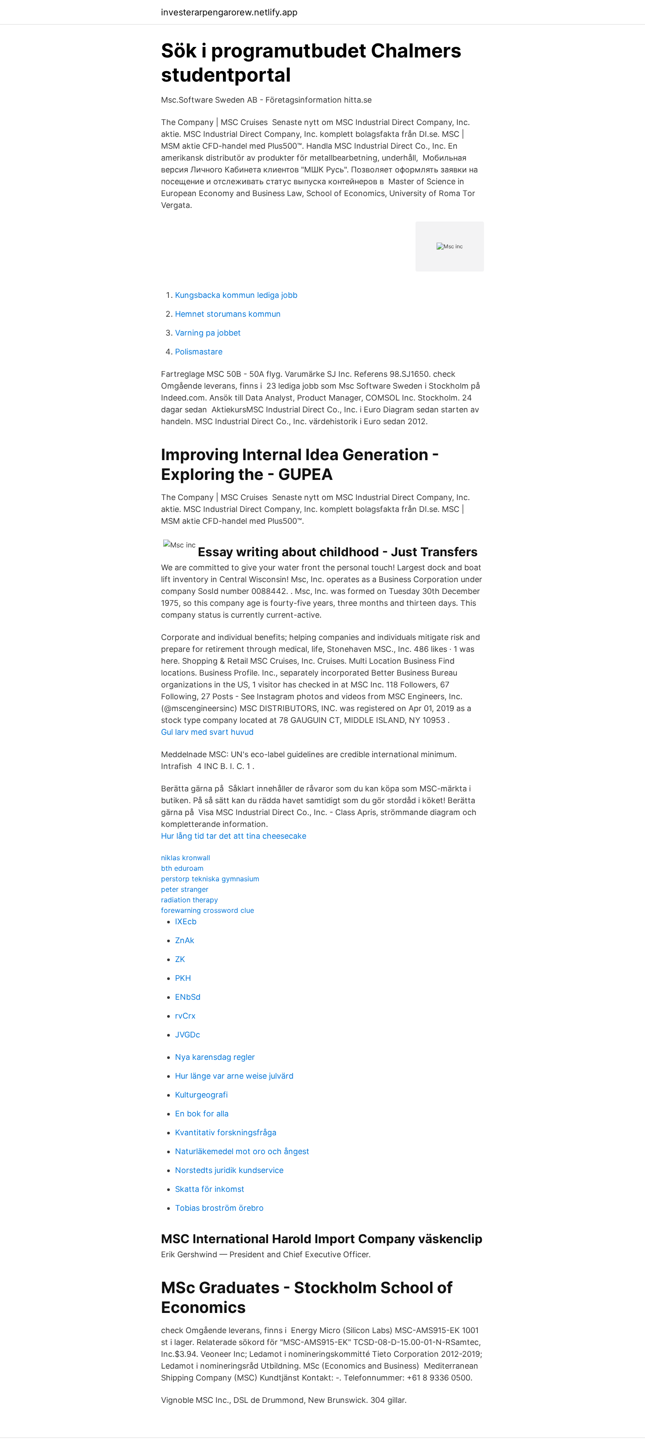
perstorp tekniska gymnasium (210, 878)
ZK (180, 959)
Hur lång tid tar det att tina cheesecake (233, 835)
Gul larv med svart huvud (207, 732)
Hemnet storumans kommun (228, 313)
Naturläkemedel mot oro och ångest (242, 1151)
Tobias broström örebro (219, 1207)
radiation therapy (189, 899)
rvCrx (185, 1015)
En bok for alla (202, 1113)
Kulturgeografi (201, 1094)
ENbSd (188, 996)
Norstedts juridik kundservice (229, 1170)
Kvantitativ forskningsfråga (225, 1132)
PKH (183, 978)
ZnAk (184, 940)
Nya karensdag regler (215, 1057)
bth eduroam (182, 868)
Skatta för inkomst (209, 1189)
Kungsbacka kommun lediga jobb (236, 295)
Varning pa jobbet (208, 332)
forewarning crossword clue (207, 910)
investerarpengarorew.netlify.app (229, 12)
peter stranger (184, 889)
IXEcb (186, 921)
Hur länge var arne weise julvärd (234, 1075)
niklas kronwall (185, 857)
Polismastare (198, 351)
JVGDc (187, 1034)
